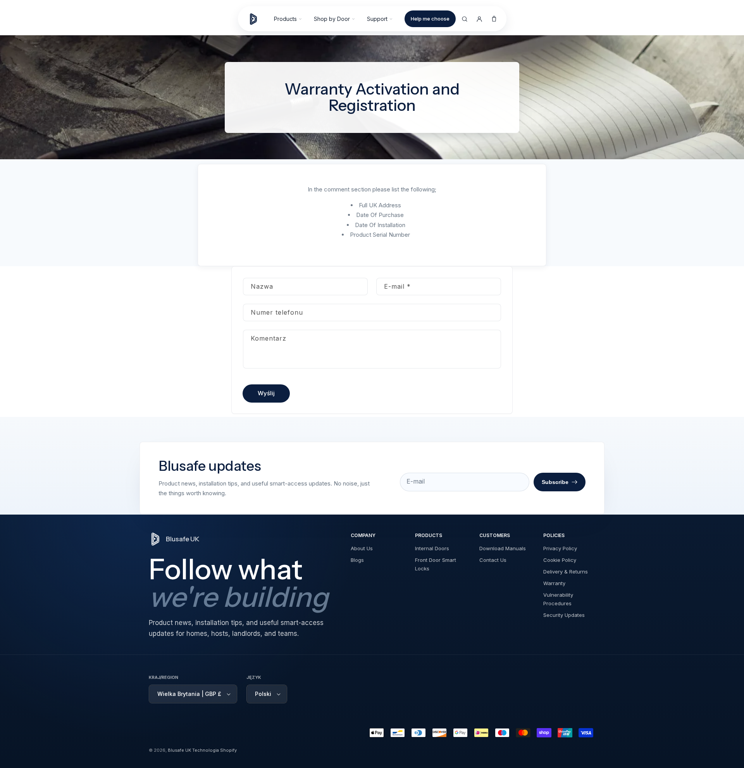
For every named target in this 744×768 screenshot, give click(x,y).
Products (285, 18)
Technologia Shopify (214, 750)
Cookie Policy (559, 560)
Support (377, 18)
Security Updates (564, 615)
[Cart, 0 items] (494, 19)
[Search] (464, 19)
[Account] (479, 19)
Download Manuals (502, 548)
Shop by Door (332, 18)
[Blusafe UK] (257, 19)
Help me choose (430, 18)
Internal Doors (432, 548)
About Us (362, 548)
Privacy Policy (560, 548)
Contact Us (492, 560)
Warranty (554, 583)
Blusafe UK (179, 750)
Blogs (357, 560)
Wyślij (266, 393)
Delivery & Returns (565, 571)
